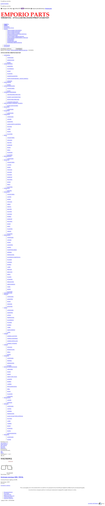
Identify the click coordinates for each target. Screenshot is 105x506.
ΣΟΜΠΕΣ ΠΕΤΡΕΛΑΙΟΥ (12, 341)
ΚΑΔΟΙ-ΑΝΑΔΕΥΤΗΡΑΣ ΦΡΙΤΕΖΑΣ (15, 416)
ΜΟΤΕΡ (9, 62)
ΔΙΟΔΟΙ (9, 374)
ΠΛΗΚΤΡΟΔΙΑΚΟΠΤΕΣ (12, 76)
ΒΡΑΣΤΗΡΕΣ (6, 107)
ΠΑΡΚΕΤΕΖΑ (7, 188)
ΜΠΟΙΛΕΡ (9, 269)
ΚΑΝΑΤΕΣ (9, 126)
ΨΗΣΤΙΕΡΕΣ (6, 434)
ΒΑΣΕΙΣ (9, 167)
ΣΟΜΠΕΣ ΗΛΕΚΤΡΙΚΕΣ (12, 338)
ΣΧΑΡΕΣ (9, 439)
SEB (1, 451)
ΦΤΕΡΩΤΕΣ (9, 81)
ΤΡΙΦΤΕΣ (9, 231)
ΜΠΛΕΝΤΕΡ (6, 159)
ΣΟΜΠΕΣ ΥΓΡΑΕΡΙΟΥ (12, 343)
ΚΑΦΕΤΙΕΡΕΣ (7, 114)
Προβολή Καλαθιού (5, 3)
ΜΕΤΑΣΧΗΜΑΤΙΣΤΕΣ (12, 386)
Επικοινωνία (48, 8)
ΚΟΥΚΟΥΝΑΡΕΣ (11, 349)
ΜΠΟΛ (8, 150)
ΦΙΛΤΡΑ (9, 84)
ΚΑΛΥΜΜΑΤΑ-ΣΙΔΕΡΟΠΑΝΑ (13, 257)
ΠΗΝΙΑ (8, 274)
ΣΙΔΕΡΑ (5, 307)
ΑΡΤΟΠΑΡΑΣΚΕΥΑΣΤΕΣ (9, 86)
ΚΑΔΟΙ (8, 90)
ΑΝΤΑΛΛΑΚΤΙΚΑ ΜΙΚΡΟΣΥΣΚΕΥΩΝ (19, 50)
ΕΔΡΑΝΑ (9, 206)
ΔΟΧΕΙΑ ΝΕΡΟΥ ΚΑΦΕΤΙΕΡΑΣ (14, 124)
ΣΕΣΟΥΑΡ (6, 294)
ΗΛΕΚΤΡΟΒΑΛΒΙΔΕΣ (12, 249)
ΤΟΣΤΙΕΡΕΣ (6, 355)
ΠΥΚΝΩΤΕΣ (10, 396)
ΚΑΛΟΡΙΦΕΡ (7, 110)
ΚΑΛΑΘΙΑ (9, 418)
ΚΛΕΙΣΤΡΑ (9, 379)
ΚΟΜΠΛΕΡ (9, 145)
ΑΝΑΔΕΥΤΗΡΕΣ (10, 88)
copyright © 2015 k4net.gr (93, 503)
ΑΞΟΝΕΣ (9, 164)
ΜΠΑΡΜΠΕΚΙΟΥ (8, 156)
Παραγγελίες (3, 448)
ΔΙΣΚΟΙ (8, 204)
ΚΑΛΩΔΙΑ (9, 259)
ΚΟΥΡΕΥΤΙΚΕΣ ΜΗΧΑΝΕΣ (13, 99)
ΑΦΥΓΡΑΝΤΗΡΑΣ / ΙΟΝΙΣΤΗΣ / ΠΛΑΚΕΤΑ (13, 103)
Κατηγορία (3, 446)
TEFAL (2, 452)
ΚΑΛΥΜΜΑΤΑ (10, 68)
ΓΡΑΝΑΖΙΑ (9, 140)
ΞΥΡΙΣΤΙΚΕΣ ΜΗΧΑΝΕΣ (12, 102)
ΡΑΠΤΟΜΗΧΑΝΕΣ (8, 293)
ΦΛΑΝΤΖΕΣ (9, 134)
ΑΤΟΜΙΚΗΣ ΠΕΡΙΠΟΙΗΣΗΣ (10, 92)
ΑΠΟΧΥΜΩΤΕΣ (7, 82)
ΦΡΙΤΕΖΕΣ (6, 403)
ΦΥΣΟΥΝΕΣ (9, 306)
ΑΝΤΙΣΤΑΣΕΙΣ (10, 57)
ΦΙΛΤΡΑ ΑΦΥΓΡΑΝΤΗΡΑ (12, 105)
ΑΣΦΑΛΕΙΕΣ (10, 369)
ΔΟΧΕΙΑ (9, 247)
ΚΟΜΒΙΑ (9, 216)
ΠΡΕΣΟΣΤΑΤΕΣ (10, 281)
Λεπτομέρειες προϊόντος (5, 485)
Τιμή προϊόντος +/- (4, 443)
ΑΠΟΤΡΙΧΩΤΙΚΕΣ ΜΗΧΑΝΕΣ (13, 94)
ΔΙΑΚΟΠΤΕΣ (10, 66)
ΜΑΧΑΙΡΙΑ (9, 179)
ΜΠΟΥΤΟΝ (9, 272)
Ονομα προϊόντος (4, 444)
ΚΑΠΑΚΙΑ (9, 174)
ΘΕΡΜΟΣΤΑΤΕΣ (10, 60)
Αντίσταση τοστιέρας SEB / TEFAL (12, 477)
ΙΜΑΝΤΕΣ (9, 142)
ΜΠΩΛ (8, 352)
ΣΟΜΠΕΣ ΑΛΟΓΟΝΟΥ (12, 336)
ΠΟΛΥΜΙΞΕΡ (7, 192)
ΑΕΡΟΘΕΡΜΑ (7, 55)
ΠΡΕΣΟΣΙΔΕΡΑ (7, 235)
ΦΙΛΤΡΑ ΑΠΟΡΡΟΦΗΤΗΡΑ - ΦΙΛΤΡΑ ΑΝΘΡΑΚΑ (17, 78)
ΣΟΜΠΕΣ (6, 333)
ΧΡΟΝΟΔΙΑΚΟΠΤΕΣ (11, 433)
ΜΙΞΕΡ (5, 135)
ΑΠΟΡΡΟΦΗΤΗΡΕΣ (8, 63)
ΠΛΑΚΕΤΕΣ (9, 73)
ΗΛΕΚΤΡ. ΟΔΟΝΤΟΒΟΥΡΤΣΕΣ (14, 97)
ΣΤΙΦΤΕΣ (6, 344)
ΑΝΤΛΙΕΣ (9, 119)
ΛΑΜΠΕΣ (9, 384)
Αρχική (8, 50)
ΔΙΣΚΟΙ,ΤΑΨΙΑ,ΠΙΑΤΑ (12, 376)
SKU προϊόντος (4, 445)
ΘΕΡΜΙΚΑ (9, 252)
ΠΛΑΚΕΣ (9, 277)
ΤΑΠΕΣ (8, 286)
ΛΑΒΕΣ (8, 129)
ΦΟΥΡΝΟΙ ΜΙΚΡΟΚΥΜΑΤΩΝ (10, 366)
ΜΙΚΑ (8, 389)
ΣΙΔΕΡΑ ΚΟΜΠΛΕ (11, 284)
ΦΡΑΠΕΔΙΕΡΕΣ (7, 397)
